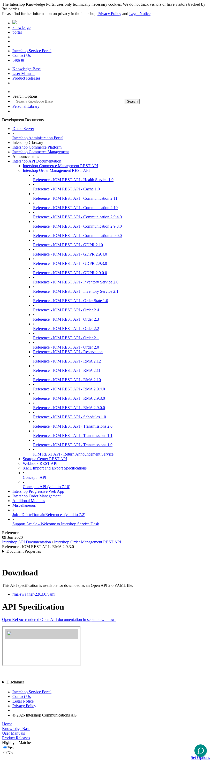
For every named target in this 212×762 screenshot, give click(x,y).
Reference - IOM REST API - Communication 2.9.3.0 (77, 226)
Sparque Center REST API (45, 459)
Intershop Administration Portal (37, 138)
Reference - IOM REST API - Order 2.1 (66, 338)
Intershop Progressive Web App (38, 491)
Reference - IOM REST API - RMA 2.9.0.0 (69, 407)
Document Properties (23, 551)
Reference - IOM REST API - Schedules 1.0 (69, 417)
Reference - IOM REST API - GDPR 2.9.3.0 (70, 263)
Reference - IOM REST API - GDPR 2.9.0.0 (70, 273)
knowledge (21, 27)
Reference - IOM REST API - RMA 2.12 (67, 361)
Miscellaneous (24, 505)
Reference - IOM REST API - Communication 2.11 (75, 198)
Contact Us (21, 55)
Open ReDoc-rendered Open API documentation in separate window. (59, 619)
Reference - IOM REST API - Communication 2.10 (75, 207)
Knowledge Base (26, 69)
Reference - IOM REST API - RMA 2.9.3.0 (69, 398)
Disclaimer (15, 682)
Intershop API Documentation (36, 161)
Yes (10, 747)
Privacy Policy (109, 13)
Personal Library (26, 106)
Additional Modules (28, 500)
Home (7, 724)
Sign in (18, 60)
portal (17, 32)
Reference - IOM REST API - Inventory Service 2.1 (75, 291)
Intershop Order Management (36, 496)
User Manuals (23, 73)
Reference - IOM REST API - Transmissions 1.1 (72, 435)
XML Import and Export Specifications (55, 468)
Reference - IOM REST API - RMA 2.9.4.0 (69, 389)
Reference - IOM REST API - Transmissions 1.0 (72, 445)
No (10, 753)
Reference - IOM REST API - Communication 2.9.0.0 (77, 235)
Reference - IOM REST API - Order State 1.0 (70, 300)
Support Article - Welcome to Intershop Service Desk (55, 524)
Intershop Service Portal (31, 51)
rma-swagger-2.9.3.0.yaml (33, 594)
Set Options (200, 757)
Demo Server (23, 128)
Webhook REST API (40, 463)
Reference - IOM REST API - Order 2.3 (66, 319)
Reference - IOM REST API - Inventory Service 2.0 (75, 282)
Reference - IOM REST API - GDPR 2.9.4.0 (70, 254)
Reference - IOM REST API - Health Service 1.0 (73, 180)
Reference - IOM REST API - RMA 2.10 (67, 380)
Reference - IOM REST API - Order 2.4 (66, 310)
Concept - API (34, 477)
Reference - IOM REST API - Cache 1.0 (66, 189)
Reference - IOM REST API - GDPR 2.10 (68, 245)
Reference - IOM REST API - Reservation (68, 352)
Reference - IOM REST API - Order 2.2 (66, 328)
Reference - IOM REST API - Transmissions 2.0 (72, 426)
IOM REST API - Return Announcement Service (73, 454)
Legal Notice (139, 13)
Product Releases (26, 78)
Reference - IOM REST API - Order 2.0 (66, 347)
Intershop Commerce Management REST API (60, 166)
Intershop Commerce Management (40, 152)
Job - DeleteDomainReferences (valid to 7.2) (48, 514)
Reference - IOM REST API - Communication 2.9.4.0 (77, 217)
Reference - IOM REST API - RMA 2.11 (67, 370)
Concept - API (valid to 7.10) (46, 486)
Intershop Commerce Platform (37, 147)
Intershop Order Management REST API (56, 170)
